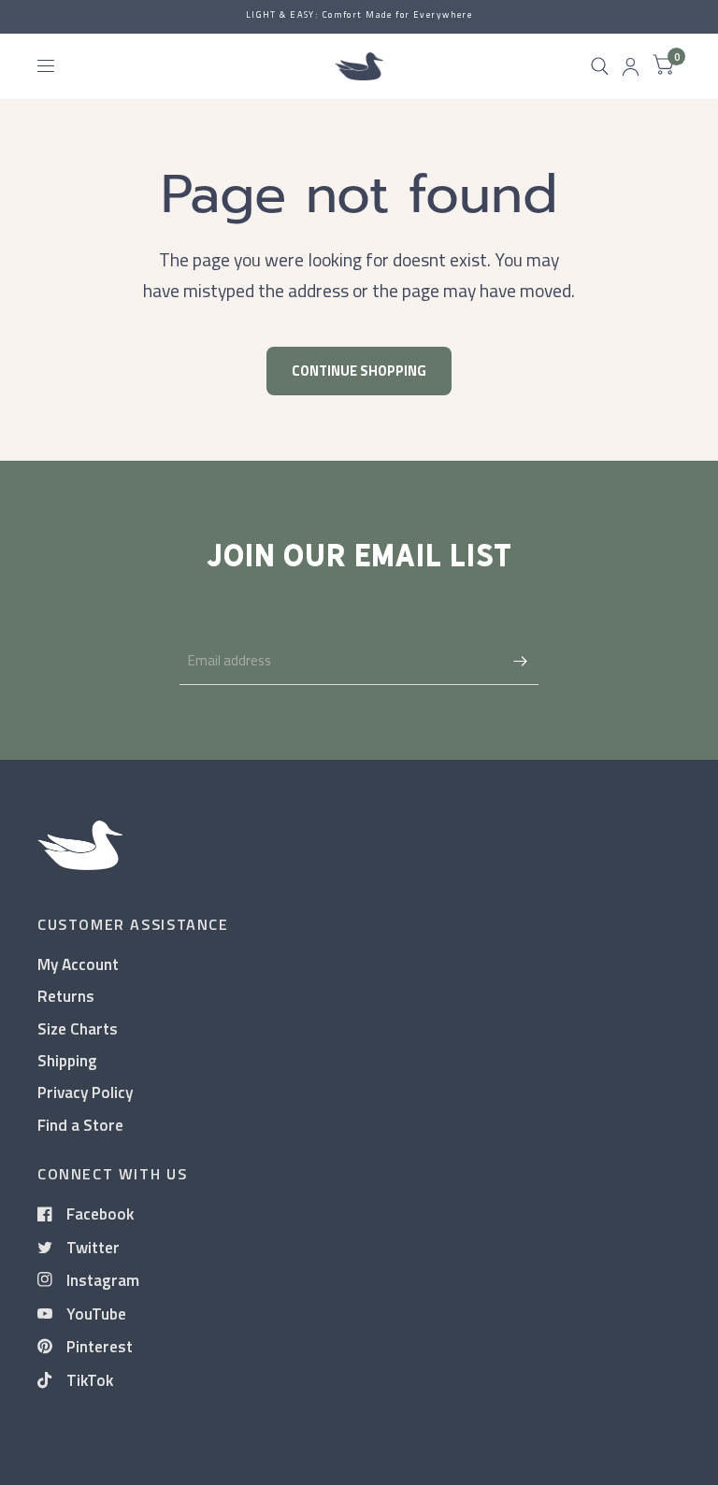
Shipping (67, 1060)
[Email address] (519, 660)
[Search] (599, 66)
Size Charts (77, 1028)
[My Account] (630, 66)
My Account (78, 964)
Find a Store (80, 1124)
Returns (65, 995)
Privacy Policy (85, 1092)
